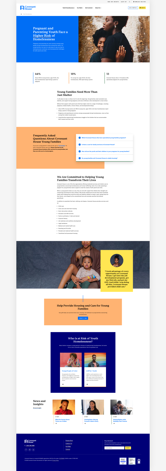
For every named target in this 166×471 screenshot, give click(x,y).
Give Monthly (133, 7)
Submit (128, 447)
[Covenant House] (28, 8)
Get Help (68, 446)
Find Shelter (61, 145)
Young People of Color (69, 371)
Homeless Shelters (140, 1)
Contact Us (69, 443)
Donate (143, 7)
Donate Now (83, 318)
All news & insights (37, 407)
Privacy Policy (55, 460)
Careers (68, 449)
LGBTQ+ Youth (91, 371)
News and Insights (113, 1)
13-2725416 (61, 458)
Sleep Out (124, 1)
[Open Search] (129, 2)
